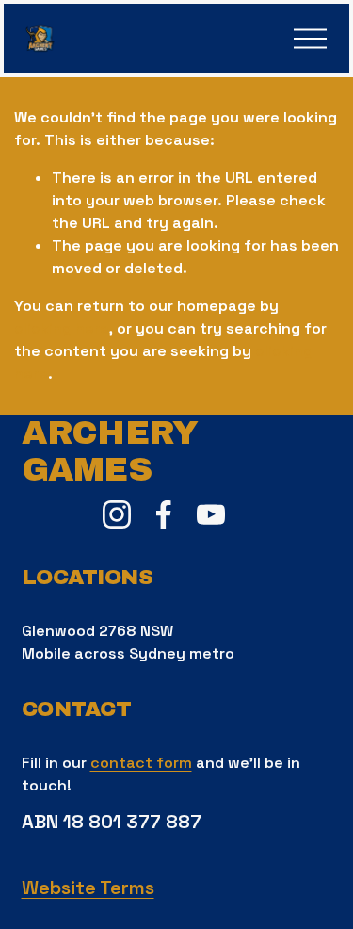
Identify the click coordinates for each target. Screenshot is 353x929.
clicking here (61, 328)
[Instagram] (117, 514)
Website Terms (88, 887)
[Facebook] (164, 514)
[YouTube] (211, 514)
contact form (141, 763)
